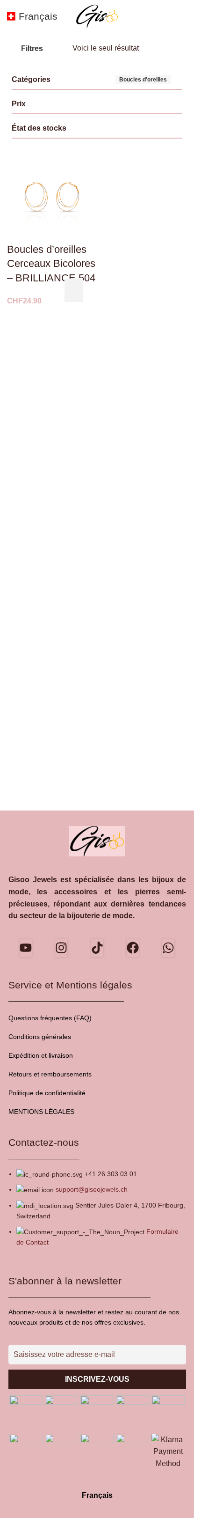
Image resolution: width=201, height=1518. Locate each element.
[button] (74, 290)
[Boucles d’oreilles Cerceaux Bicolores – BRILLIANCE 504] (52, 198)
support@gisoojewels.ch (92, 1189)
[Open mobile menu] (183, 16)
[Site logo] (97, 16)
